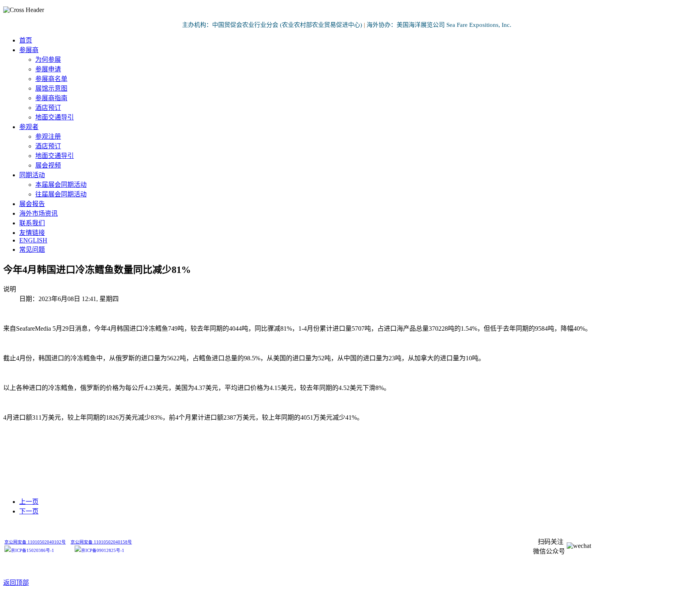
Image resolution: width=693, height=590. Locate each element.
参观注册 (48, 136)
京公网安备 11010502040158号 (101, 542)
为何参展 (48, 59)
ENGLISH (33, 240)
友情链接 (32, 232)
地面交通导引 (54, 117)
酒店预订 (48, 107)
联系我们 (32, 223)
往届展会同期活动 (61, 194)
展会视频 (48, 165)
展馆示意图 (51, 88)
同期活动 (32, 175)
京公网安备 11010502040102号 (35, 542)
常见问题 (32, 249)
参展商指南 (51, 98)
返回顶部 (16, 582)
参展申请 (48, 69)
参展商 (28, 49)
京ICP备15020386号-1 (32, 550)
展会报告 (32, 203)
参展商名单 (51, 78)
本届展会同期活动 (61, 184)
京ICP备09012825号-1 (102, 550)
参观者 (28, 126)
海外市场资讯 (38, 213)
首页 (25, 40)
